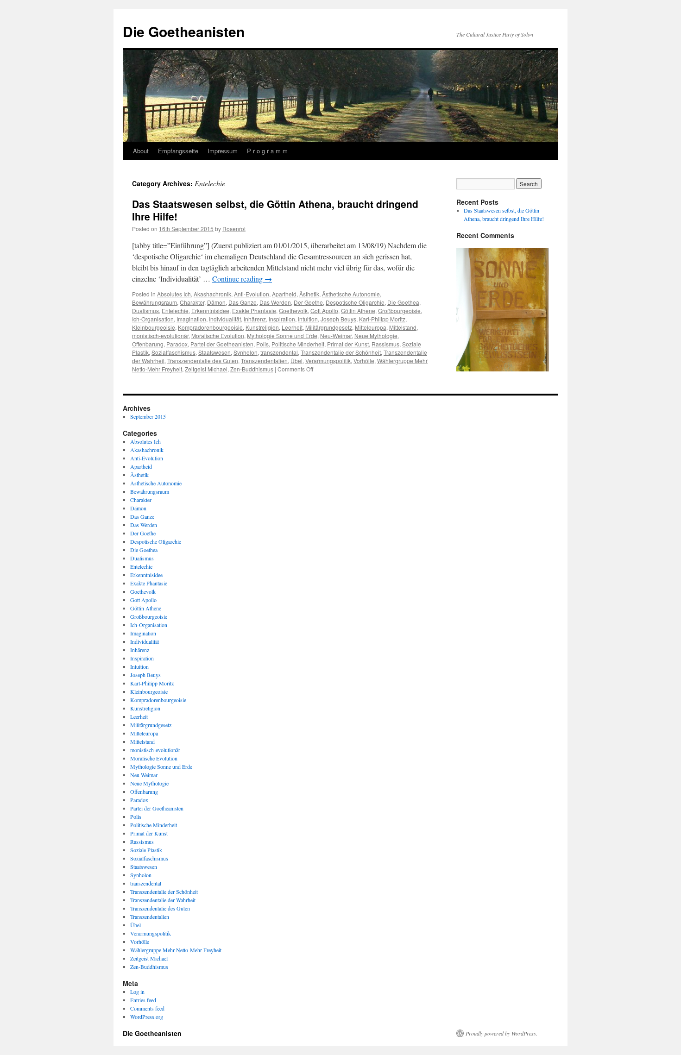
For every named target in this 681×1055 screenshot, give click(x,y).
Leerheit (292, 327)
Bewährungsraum (154, 302)
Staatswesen (214, 352)
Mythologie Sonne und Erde (282, 335)
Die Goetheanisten (184, 31)
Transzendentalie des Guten (202, 360)
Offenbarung (148, 344)
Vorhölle (363, 360)
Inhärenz (255, 319)
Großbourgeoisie (399, 310)
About (141, 150)
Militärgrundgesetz (328, 327)
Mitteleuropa (370, 327)
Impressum (223, 150)
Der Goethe (308, 302)
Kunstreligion (262, 327)
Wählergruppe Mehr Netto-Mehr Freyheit (175, 950)
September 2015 (148, 416)
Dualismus (145, 310)
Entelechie (175, 310)
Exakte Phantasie (254, 310)
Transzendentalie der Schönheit (341, 352)
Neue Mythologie (375, 335)
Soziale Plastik (146, 850)
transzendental (279, 352)
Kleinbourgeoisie (153, 327)
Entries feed (143, 1000)
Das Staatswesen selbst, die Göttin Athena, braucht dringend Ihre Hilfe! (275, 210)
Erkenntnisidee (210, 310)
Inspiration (282, 319)
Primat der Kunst (348, 344)
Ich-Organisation (153, 319)
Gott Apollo (324, 310)
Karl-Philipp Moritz (382, 319)
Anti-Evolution (251, 294)
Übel (296, 360)
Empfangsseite (178, 150)
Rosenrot (234, 228)
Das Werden (275, 302)
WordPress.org (146, 1016)
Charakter (192, 302)
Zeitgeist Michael (206, 369)
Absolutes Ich (174, 294)
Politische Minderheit (297, 344)
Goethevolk (293, 310)
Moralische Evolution (217, 335)
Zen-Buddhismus (251, 369)
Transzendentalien (264, 360)
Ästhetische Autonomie (351, 294)
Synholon (245, 352)
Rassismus (385, 344)
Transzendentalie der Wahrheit (162, 900)
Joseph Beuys (338, 319)
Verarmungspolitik (328, 360)
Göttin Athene (358, 310)
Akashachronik (212, 294)
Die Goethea (403, 302)
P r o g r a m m (267, 150)
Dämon (216, 302)
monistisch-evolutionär (160, 335)
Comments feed (147, 1008)
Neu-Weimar (336, 335)
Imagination (191, 319)
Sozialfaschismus (173, 352)
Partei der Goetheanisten (221, 344)
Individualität (225, 319)
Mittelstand (402, 327)
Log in (137, 991)
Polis (262, 344)
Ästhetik (309, 294)
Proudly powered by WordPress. (501, 1033)
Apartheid (284, 294)
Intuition (308, 319)
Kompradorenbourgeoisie (210, 327)
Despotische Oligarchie (355, 302)
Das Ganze (242, 302)
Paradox (177, 344)
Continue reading (242, 278)
